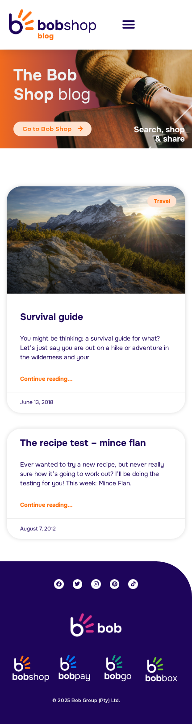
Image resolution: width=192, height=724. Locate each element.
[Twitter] (78, 584)
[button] (128, 24)
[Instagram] (96, 584)
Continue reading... (46, 379)
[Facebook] (59, 584)
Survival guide (51, 317)
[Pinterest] (115, 584)
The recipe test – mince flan (83, 443)
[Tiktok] (133, 584)
